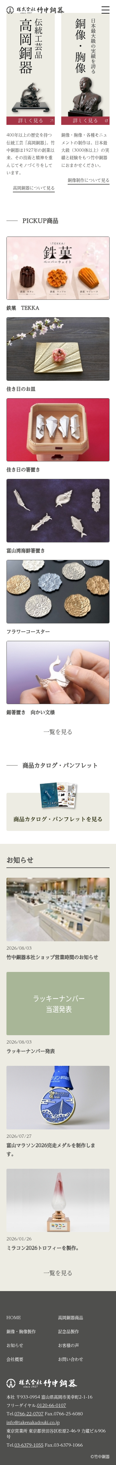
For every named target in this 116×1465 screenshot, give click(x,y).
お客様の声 (68, 1345)
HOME (13, 1318)
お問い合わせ (70, 1359)
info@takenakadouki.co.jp (33, 1422)
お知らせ (14, 1345)
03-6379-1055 (29, 1445)
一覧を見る (58, 732)
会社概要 (14, 1359)
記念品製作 (68, 1331)
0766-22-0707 (29, 1414)
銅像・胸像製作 (21, 1331)
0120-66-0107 (51, 1405)
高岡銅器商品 (70, 1318)
